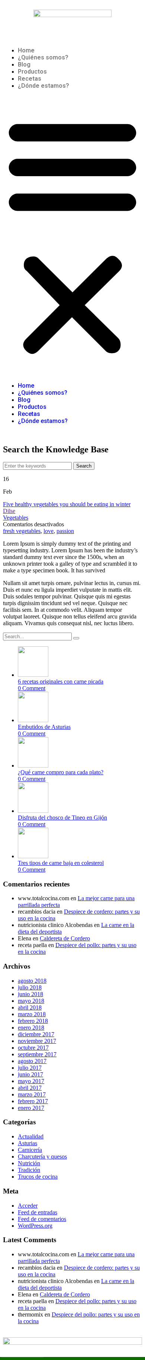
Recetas (29, 78)
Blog (24, 64)
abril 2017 (30, 1088)
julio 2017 (30, 1068)
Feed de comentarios (42, 1219)
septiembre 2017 (37, 1054)
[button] (72, 235)
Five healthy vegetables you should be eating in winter (66, 504)
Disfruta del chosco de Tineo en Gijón (62, 817)
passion (65, 531)
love (49, 531)
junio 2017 (30, 1074)
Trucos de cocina (38, 1176)
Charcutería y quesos (42, 1156)
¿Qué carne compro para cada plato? (60, 772)
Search (83, 466)
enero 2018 (31, 1027)
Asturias (27, 1143)
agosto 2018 (32, 981)
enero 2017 (31, 1108)
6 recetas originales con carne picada (60, 681)
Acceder (28, 1205)
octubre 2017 (33, 1047)
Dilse (9, 511)
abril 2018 (30, 1007)
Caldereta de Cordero (65, 938)
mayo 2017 (31, 1081)
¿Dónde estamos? (43, 85)
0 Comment (31, 688)
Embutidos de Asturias (44, 727)
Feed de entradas (37, 1212)
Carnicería (30, 1150)
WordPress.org (35, 1225)
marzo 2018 (32, 1014)
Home (26, 50)
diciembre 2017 (36, 1034)
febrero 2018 (33, 1021)
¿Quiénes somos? (43, 57)
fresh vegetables (22, 531)
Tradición (29, 1170)
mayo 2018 (31, 1001)
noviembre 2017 (37, 1041)
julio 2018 (30, 987)
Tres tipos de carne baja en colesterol (61, 863)
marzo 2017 (32, 1094)
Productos (32, 71)
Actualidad (31, 1136)
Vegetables (15, 517)
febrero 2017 (33, 1101)
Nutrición (29, 1163)
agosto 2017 (32, 1061)
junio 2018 (30, 994)
